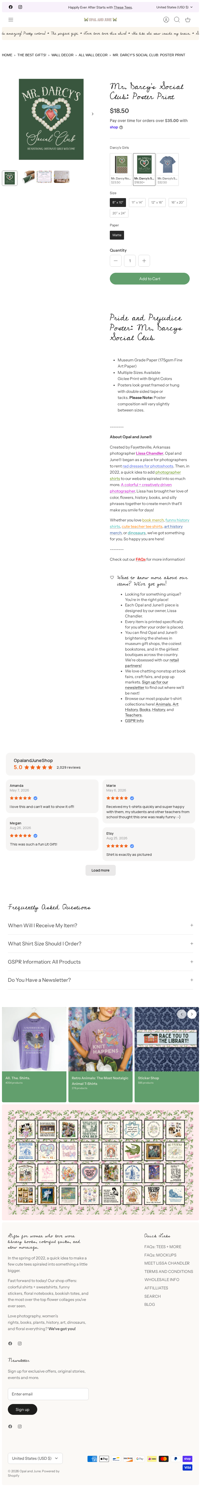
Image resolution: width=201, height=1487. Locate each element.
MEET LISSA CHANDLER (167, 1263)
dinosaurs (137, 532)
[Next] (143, 7)
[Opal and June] (100, 19)
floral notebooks (38, 1293)
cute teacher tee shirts (142, 526)
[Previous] (58, 7)
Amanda (16, 785)
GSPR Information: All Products (44, 962)
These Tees (123, 7)
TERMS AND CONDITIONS (168, 1271)
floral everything (30, 1328)
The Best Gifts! (31, 55)
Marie (111, 785)
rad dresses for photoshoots (148, 466)
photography (28, 1315)
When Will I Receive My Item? (42, 925)
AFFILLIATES (156, 1287)
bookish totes (67, 1293)
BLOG (149, 1304)
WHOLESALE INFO (161, 1279)
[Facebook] (10, 7)
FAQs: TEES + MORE (162, 1246)
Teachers (133, 714)
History (158, 709)
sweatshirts (46, 1286)
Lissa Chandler (149, 453)
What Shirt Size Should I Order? (44, 944)
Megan (15, 823)
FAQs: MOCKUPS (160, 1255)
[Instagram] (20, 7)
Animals (163, 704)
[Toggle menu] (13, 20)
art (62, 1322)
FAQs (141, 559)
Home (7, 55)
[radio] (121, 169)
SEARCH (152, 1296)
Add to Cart (149, 278)
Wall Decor (62, 55)
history (52, 1322)
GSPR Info (134, 720)
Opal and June (30, 1471)
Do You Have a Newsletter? (39, 980)
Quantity (118, 250)
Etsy (110, 833)
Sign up (22, 1409)
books (25, 1322)
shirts (27, 1286)
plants (39, 1322)
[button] (150, 295)
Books (145, 709)
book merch (153, 520)
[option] (51, 119)
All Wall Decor (93, 55)
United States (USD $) (172, 7)
